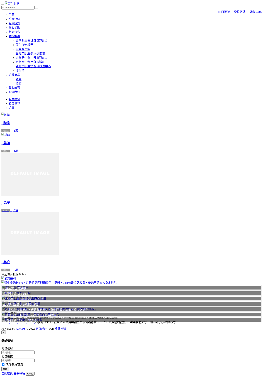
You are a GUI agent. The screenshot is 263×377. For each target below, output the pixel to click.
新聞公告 (14, 31)
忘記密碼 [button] (7, 373)
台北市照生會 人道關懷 (30, 53)
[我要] (131, 282)
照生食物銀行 (24, 44)
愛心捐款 (14, 27)
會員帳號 (7, 348)
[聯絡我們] (131, 278)
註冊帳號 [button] (19, 373)
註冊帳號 (224, 11)
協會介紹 (14, 19)
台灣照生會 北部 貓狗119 (31, 40)
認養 (18, 79)
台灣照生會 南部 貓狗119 (31, 62)
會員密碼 (7, 356)
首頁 (11, 14)
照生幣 (20, 70)
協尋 (18, 83)
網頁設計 (41, 328)
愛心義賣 (14, 87)
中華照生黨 (23, 49)
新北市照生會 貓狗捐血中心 (33, 66)
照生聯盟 (14, 99)
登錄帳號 (239, 11)
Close (30, 373)
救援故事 (14, 36)
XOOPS (20, 328)
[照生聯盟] (12, 3)
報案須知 (14, 23)
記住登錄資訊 (14, 364)
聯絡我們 (14, 92)
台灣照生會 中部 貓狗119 (31, 57)
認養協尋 (14, 74)
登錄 (5, 369)
